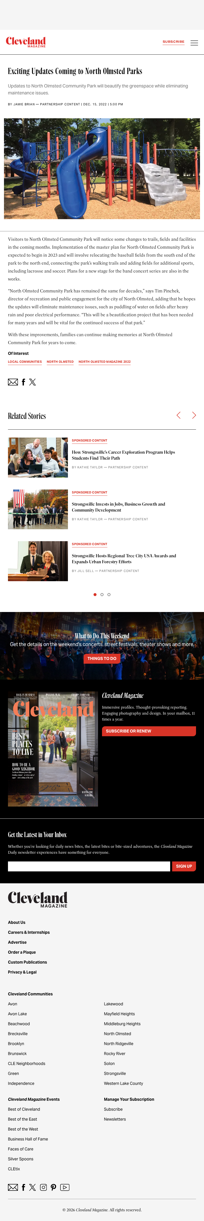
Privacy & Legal (22, 972)
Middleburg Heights (122, 1023)
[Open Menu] (194, 43)
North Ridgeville (118, 1043)
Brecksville (18, 1033)
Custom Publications (27, 962)
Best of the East (22, 1119)
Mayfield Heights (119, 1014)
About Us (16, 922)
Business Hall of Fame (28, 1139)
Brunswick (17, 1053)
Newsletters (115, 1119)
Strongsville (115, 1073)
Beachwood (19, 1023)
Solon (109, 1063)
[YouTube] (64, 1187)
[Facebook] (23, 1187)
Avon (12, 1004)
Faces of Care (20, 1149)
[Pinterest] (53, 1187)
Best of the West (23, 1129)
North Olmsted (117, 1033)
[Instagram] (43, 1187)
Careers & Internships (29, 932)
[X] (32, 1187)
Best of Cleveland (24, 1109)
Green (13, 1073)
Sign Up (184, 866)
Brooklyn (16, 1043)
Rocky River (114, 1053)
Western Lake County (123, 1083)
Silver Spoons (20, 1159)
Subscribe (174, 41)
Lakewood (113, 1004)
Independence (21, 1083)
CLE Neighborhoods (26, 1063)
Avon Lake (17, 1014)
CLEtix (14, 1169)
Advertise (17, 942)
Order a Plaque (22, 952)
